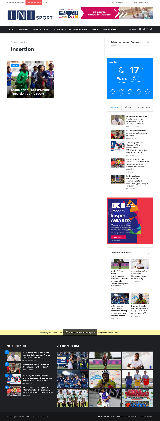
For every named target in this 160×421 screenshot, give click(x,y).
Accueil (12, 29)
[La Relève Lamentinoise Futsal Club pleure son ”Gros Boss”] (117, 134)
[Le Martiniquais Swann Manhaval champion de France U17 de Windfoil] (137, 379)
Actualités (59, 29)
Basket (36, 29)
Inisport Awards (110, 29)
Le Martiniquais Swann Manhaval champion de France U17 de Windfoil (70, 2)
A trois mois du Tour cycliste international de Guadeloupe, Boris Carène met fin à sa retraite (137, 164)
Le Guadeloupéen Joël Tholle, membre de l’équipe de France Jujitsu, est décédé (136, 120)
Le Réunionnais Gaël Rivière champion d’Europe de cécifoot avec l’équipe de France (120, 311)
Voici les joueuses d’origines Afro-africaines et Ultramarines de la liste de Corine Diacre (137, 147)
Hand (46, 29)
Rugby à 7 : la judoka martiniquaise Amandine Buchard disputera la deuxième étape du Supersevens (119, 278)
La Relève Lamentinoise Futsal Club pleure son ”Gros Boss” (137, 133)
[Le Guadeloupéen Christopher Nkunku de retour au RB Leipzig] (140, 264)
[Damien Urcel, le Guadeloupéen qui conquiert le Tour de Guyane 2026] (140, 298)
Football (23, 29)
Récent (128, 107)
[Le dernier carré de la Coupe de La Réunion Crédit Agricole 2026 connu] (72, 398)
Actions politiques (78, 29)
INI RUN (95, 29)
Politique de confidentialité (126, 2)
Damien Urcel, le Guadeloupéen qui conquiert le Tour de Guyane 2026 (139, 310)
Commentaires (143, 107)
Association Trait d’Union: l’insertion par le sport (30, 92)
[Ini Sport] (30, 15)
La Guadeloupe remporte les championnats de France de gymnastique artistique (137, 181)
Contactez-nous (145, 2)
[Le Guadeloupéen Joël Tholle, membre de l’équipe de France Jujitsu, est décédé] (117, 120)
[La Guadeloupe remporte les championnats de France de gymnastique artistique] (117, 179)
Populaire (114, 107)
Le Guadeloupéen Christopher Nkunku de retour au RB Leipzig (139, 275)
